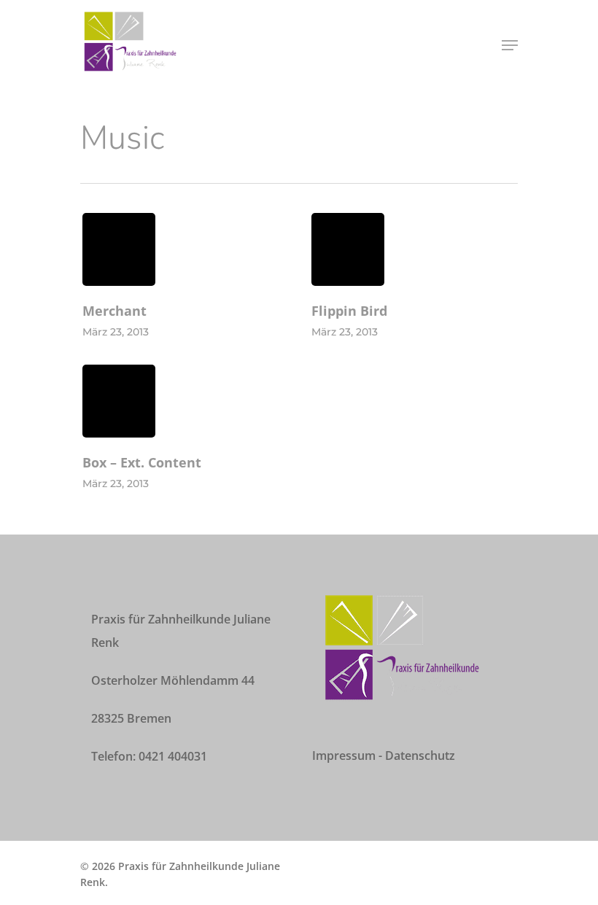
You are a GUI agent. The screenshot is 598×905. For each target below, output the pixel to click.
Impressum (344, 755)
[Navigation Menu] (510, 45)
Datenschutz (420, 755)
